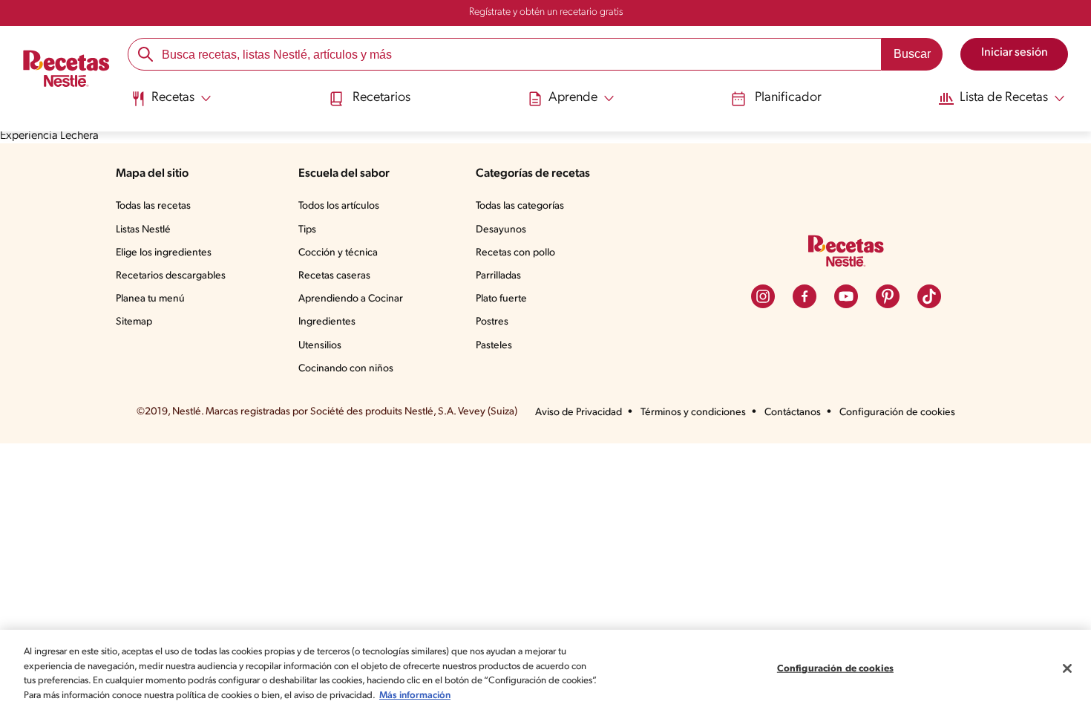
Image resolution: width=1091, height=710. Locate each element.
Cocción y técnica (338, 252)
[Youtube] (846, 296)
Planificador (788, 98)
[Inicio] (66, 70)
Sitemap (134, 322)
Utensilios (319, 345)
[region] (545, 670)
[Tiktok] (929, 296)
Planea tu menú (150, 298)
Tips (307, 229)
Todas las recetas (153, 206)
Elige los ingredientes (164, 252)
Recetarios (381, 98)
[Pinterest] (887, 296)
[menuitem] (171, 104)
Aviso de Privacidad (578, 412)
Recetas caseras (334, 275)
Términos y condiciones (693, 412)
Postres (492, 322)
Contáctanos (792, 412)
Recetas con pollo (515, 252)
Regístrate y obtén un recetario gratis (546, 12)
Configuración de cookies (897, 412)
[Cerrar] (1067, 668)
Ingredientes (327, 322)
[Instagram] (763, 296)
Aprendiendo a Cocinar (350, 298)
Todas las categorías (520, 206)
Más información (415, 695)
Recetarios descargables (171, 275)
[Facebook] (804, 296)
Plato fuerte (501, 298)
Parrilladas (498, 275)
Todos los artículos (338, 206)
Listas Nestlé (143, 229)
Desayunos (501, 229)
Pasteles (494, 345)
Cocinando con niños (345, 368)
